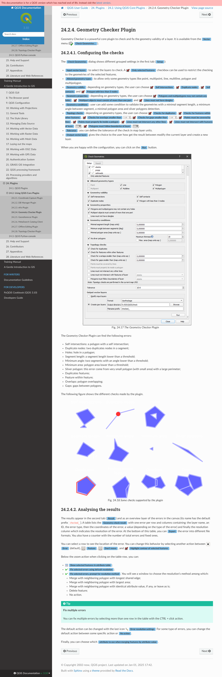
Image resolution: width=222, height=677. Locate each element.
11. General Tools (15, 113)
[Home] (62, 7)
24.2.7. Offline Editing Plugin (24, 227)
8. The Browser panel (17, 98)
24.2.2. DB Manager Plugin (23, 203)
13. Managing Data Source (20, 123)
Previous (71, 14)
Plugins (98, 8)
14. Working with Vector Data (22, 128)
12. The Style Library (17, 118)
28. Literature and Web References (24, 257)
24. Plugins (12, 183)
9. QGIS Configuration (18, 103)
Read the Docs (124, 670)
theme (96, 670)
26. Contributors (15, 246)
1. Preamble (12, 61)
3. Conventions (14, 72)
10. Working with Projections (21, 108)
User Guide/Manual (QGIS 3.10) (21, 56)
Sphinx (78, 670)
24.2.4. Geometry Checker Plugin (26, 212)
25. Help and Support (17, 241)
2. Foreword (12, 67)
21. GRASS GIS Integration (20, 164)
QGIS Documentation (27, 7)
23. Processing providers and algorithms (21, 176)
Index (26, 39)
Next (205, 14)
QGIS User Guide (77, 8)
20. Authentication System (20, 159)
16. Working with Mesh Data (21, 139)
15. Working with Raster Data (22, 134)
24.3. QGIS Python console (22, 236)
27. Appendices (14, 251)
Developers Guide (13, 298)
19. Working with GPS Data (21, 154)
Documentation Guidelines (18, 280)
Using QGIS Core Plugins (126, 8)
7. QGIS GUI (12, 92)
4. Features (12, 77)
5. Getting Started (15, 82)
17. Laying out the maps (19, 144)
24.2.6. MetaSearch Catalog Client (27, 222)
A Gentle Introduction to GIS (19, 267)
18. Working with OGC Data (21, 149)
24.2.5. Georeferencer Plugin (24, 217)
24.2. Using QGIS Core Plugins (24, 193)
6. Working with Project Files (21, 87)
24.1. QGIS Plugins (18, 188)
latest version (103, 3)
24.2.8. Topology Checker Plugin (26, 231)
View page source (202, 8)
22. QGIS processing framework (23, 170)
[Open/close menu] (2, 56)
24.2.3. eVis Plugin (19, 208)
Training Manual (12, 262)
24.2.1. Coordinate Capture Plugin (27, 198)
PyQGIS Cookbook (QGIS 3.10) (20, 292)
